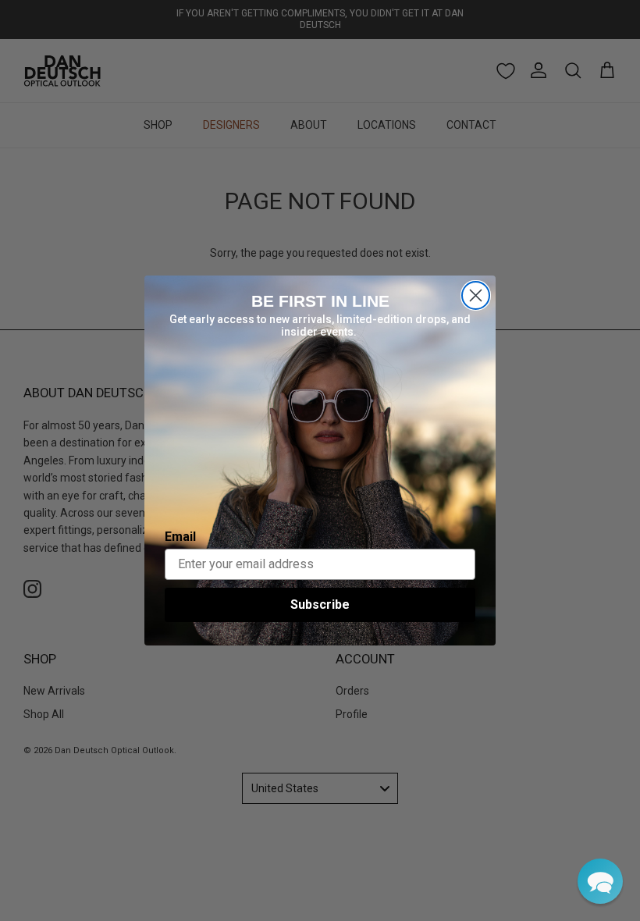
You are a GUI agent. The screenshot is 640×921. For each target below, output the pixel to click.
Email (180, 536)
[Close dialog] (475, 295)
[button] (600, 881)
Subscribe (320, 604)
